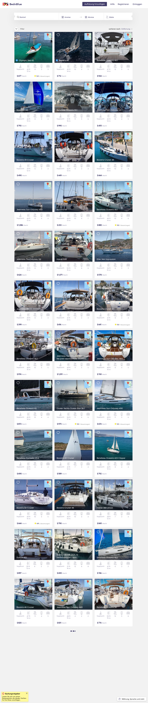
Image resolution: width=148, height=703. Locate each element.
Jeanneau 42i (63, 159)
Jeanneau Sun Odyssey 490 (110, 408)
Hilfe (112, 4)
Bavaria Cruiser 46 (105, 159)
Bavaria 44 (62, 209)
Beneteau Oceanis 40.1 (107, 557)
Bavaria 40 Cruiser (65, 458)
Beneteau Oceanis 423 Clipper (111, 458)
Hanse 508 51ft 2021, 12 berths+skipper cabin (67, 556)
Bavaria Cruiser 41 (105, 309)
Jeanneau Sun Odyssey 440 (30, 209)
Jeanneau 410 (63, 309)
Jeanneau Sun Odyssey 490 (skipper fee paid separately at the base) (74, 357)
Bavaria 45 (64, 60)
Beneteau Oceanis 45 (27, 408)
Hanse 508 (62, 259)
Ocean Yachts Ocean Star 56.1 (71, 408)
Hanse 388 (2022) (105, 507)
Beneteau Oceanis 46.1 (107, 60)
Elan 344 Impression (106, 259)
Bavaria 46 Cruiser (25, 607)
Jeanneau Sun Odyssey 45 (109, 110)
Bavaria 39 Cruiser (25, 159)
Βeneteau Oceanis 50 (107, 607)
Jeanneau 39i (23, 309)
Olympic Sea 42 (26, 60)
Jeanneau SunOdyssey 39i (29, 259)
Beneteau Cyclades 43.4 (28, 458)
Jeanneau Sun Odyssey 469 (110, 358)
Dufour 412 (22, 557)
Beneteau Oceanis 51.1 (67, 110)
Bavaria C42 (22, 110)
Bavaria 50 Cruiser (25, 507)
